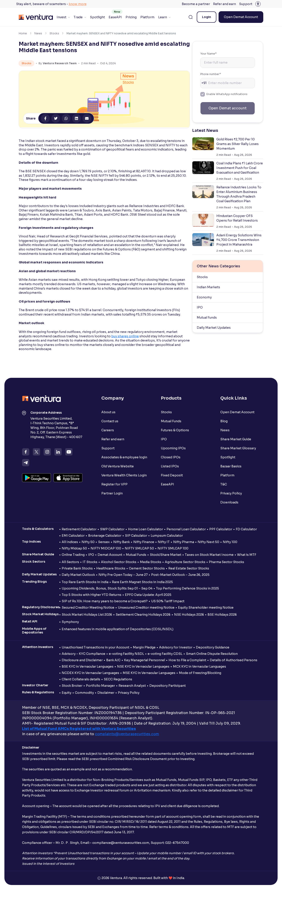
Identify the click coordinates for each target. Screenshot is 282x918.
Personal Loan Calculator (186, 529)
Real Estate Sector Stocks (188, 568)
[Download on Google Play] (36, 477)
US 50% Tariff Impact (167, 601)
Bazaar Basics (230, 466)
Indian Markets (208, 287)
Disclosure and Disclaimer (82, 660)
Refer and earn (224, 4)
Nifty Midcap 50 (74, 548)
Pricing (131, 17)
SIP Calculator (136, 536)
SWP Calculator (112, 529)
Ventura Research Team (60, 63)
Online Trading (73, 555)
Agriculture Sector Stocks (185, 562)
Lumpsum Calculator (167, 536)
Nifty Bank (121, 542)
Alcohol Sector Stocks (118, 562)
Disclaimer (105, 693)
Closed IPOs (170, 457)
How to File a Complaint (187, 660)
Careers (107, 430)
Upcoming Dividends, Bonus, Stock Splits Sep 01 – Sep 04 (107, 588)
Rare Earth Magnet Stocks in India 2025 (142, 582)
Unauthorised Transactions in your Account (95, 647)
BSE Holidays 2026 (222, 615)
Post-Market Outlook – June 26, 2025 (180, 575)
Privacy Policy (231, 493)
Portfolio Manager (100, 686)
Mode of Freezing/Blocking (200, 673)
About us (108, 412)
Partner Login (112, 493)
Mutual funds (207, 317)
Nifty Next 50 (208, 542)
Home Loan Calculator (145, 529)
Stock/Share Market (165, 555)
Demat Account (110, 555)
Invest (61, 17)
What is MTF (246, 555)
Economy (204, 297)
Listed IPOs (170, 466)
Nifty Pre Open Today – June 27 (123, 575)
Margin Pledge (144, 647)
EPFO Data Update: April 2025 (148, 595)
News (38, 33)
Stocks (54, 33)
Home (23, 33)
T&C (223, 484)
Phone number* (210, 74)
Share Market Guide (235, 439)
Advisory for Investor (175, 647)
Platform (147, 17)
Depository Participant (167, 686)
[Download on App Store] (68, 477)
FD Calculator (246, 529)
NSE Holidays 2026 (189, 615)
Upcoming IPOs (173, 448)
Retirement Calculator (79, 529)
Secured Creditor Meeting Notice (88, 608)
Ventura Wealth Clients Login (124, 475)
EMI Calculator (73, 536)
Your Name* (208, 53)
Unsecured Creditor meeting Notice (146, 608)
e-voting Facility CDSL (165, 654)
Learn (162, 17)
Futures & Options (175, 430)
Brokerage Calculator (104, 536)
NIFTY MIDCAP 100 (106, 548)
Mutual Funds (171, 421)
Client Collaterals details (81, 679)
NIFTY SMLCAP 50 (139, 548)
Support (245, 4)
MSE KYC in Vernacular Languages (149, 673)
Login (206, 17)
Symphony (70, 622)
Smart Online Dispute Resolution (212, 654)
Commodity (84, 693)
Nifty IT (164, 542)
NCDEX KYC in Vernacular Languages (90, 673)
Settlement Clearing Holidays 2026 (143, 615)
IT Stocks (90, 562)
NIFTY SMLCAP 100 (173, 548)
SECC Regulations (118, 679)
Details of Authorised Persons (233, 660)
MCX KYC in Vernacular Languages (199, 666)
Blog (224, 421)
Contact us (109, 421)
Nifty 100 (230, 542)
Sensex (104, 542)
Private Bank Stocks (77, 568)
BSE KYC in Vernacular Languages (87, 666)
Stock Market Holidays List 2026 (87, 615)
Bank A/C (113, 660)
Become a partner (196, 4)
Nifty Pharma (183, 542)
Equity (66, 693)
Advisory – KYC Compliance (83, 654)
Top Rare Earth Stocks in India (85, 582)
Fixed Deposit (172, 475)
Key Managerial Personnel (144, 660)
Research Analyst (132, 686)
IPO (200, 307)
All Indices (70, 542)
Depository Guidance (212, 647)
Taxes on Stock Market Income (209, 555)
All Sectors (70, 562)
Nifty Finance (143, 542)
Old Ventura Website (117, 466)
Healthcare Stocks (110, 568)
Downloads (229, 502)
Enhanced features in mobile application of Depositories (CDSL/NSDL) (117, 629)
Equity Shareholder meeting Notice (206, 608)
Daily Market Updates (214, 328)
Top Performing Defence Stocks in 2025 (187, 588)
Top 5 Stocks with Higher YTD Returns (91, 595)
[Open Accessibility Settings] (258, 4)
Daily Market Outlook (78, 575)
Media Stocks (150, 562)
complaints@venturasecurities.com (127, 734)
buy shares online (125, 336)
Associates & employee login (124, 457)
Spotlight (97, 17)
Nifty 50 (88, 542)
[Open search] (191, 17)
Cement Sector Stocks (147, 568)
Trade (78, 17)
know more (78, 4)
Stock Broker (72, 686)
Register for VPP (114, 484)
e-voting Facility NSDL (126, 654)
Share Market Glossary (238, 448)
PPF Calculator (220, 529)
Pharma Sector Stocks (226, 562)
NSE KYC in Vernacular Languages (143, 666)
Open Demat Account (241, 17)
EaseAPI (115, 17)
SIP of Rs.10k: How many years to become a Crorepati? (105, 601)
